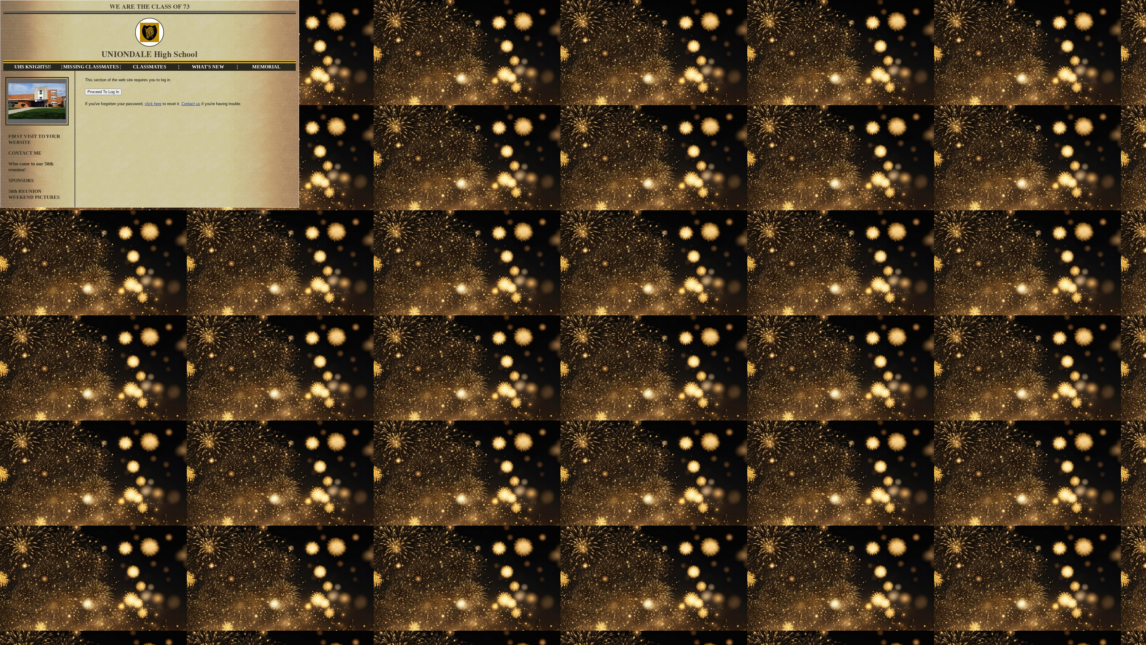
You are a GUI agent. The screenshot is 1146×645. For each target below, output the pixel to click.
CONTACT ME (24, 153)
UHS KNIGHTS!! (32, 66)
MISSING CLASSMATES (91, 66)
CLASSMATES (149, 66)
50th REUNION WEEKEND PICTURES (34, 194)
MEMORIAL (266, 66)
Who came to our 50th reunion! (30, 166)
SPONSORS (21, 180)
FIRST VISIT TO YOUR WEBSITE (34, 139)
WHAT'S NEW (208, 66)
